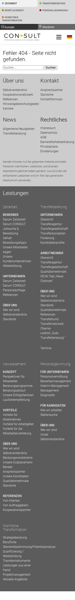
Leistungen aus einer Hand (17, 567)
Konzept (10, 372)
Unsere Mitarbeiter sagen (15, 249)
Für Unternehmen (54, 372)
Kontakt (9, 27)
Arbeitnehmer (51, 253)
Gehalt (7, 238)
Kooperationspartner (17, 510)
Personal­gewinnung (55, 10)
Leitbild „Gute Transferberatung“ (52, 335)
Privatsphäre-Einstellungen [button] (49, 149)
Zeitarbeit (11, 3)
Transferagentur (51, 224)
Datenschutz (48, 132)
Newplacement (14, 10)
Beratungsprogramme (17, 386)
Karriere (8, 108)
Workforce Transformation (12, 19)
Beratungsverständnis (17, 458)
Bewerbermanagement (55, 381)
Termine (45, 348)
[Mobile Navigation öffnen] (59, 37)
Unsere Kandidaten (16, 476)
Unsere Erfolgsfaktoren (18, 395)
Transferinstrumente (16, 561)
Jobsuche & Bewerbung (11, 231)
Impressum (48, 128)
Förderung (47, 238)
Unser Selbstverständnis (52, 437)
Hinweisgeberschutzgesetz (19, 104)
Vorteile (10, 410)
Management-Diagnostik (49, 393)
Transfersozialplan (53, 233)
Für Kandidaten (52, 405)
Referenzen (10, 99)
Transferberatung (53, 207)
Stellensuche (49, 415)
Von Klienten (11, 500)
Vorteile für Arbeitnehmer (12, 417)
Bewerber (10, 215)
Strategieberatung (15, 537)
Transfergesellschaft (54, 229)
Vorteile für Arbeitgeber (18, 424)
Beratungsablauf (14, 390)
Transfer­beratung (53, 3)
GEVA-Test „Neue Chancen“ (51, 278)
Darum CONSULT (14, 224)
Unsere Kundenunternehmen (17, 259)
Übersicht (46, 219)
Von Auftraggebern (15, 505)
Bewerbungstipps (14, 242)
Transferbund (49, 319)
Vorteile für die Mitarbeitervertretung (17, 431)
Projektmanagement (16, 574)
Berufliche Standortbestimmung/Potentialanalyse (19, 544)
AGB (43, 137)
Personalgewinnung (55, 364)
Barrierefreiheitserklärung (56, 142)
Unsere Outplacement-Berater (18, 464)
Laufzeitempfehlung (16, 400)
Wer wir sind (11, 310)
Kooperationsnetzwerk (18, 94)
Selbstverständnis (15, 90)
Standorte (48, 27)
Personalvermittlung (54, 376)
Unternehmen (14, 276)
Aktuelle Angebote (15, 579)
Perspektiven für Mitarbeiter (14, 379)
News (9, 120)
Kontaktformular (51, 99)
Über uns (13, 81)
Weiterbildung (12, 266)
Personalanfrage (14, 290)
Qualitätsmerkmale (53, 271)
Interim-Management (54, 386)
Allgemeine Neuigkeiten (19, 129)
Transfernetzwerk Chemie (52, 326)
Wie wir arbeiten (51, 410)
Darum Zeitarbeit (14, 219)
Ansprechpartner (51, 90)
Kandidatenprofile (52, 242)
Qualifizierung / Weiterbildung (13, 554)
